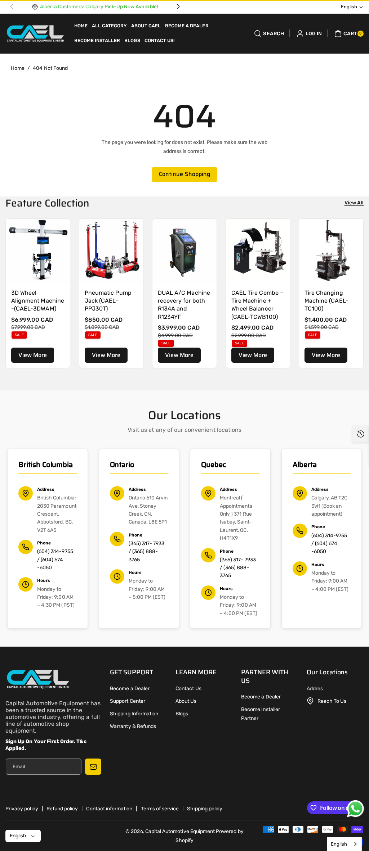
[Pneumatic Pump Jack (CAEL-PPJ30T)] (111, 251)
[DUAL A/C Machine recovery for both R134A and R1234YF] (184, 251)
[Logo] (37, 680)
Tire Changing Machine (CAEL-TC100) (326, 300)
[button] (268, 33)
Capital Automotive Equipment (180, 831)
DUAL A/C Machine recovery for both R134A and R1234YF (184, 304)
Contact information (109, 809)
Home (18, 68)
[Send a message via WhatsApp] (355, 809)
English (339, 844)
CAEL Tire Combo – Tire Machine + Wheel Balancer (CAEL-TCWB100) (257, 304)
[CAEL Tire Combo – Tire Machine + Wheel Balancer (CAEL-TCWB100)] (258, 251)
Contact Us (188, 688)
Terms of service (160, 809)
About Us (185, 701)
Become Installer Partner (260, 713)
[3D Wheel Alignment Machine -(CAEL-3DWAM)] (38, 251)
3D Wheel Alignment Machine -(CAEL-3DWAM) (37, 300)
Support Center (127, 701)
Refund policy (62, 809)
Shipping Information (134, 714)
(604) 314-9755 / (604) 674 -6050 (55, 559)
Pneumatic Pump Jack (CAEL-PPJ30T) (108, 300)
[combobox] (344, 844)
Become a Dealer (130, 688)
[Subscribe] (93, 767)
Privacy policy (21, 809)
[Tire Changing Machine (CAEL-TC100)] (331, 251)
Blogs (181, 714)
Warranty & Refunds (133, 726)
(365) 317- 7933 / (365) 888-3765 (147, 551)
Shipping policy (204, 809)
